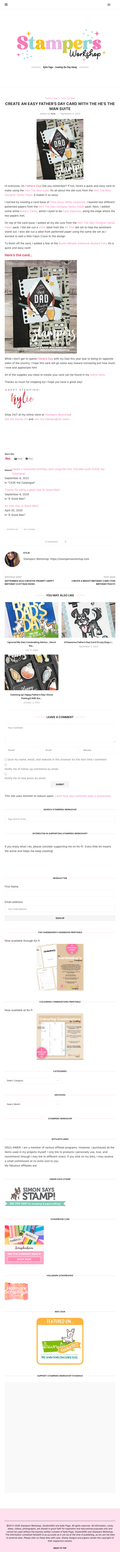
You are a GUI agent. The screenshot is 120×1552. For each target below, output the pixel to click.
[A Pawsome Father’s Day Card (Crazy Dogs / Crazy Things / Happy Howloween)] (88, 620)
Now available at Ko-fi (18, 1010)
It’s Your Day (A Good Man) (21, 505)
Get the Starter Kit (16, 419)
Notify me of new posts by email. (25, 778)
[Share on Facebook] (70, 541)
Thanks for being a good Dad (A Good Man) (32, 489)
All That (69, 227)
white (42, 227)
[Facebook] (100, 4)
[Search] (113, 4)
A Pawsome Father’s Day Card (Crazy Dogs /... (88, 642)
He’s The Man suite (37, 190)
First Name (11, 886)
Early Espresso (72, 211)
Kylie (53, 113)
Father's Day (12, 529)
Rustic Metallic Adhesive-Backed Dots (83, 243)
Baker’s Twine (28, 211)
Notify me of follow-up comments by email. (32, 769)
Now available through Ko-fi (22, 940)
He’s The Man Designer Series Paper (61, 206)
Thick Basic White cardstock (67, 202)
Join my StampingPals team (51, 419)
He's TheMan (29, 529)
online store (97, 374)
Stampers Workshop (57, 414)
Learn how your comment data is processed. (83, 795)
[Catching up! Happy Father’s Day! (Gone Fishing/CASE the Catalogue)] (31, 672)
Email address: (14, 902)
